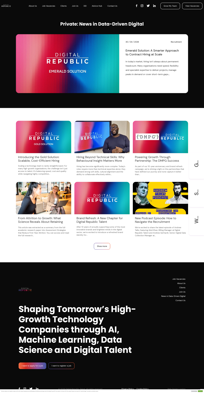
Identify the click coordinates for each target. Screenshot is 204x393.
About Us (33, 6)
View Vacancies (192, 6)
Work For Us (196, 216)
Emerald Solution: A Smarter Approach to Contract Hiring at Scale (152, 52)
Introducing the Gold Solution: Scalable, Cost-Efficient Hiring (38, 158)
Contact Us (112, 6)
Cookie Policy (142, 389)
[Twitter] (31, 388)
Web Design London (176, 389)
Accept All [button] (200, 391)
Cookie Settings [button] (194, 391)
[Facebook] (20, 388)
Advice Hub (97, 6)
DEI (85, 6)
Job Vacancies (48, 6)
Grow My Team (170, 6)
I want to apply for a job (32, 365)
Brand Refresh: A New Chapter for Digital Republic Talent (99, 220)
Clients (63, 6)
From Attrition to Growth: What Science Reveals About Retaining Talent (40, 221)
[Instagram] (25, 388)
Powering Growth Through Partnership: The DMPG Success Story (157, 160)
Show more (102, 246)
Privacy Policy (127, 389)
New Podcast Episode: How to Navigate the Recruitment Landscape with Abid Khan (155, 221)
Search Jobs (196, 187)
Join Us (75, 6)
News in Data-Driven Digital (173, 296)
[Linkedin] (37, 388)
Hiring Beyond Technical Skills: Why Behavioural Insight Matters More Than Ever (100, 160)
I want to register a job (61, 365)
